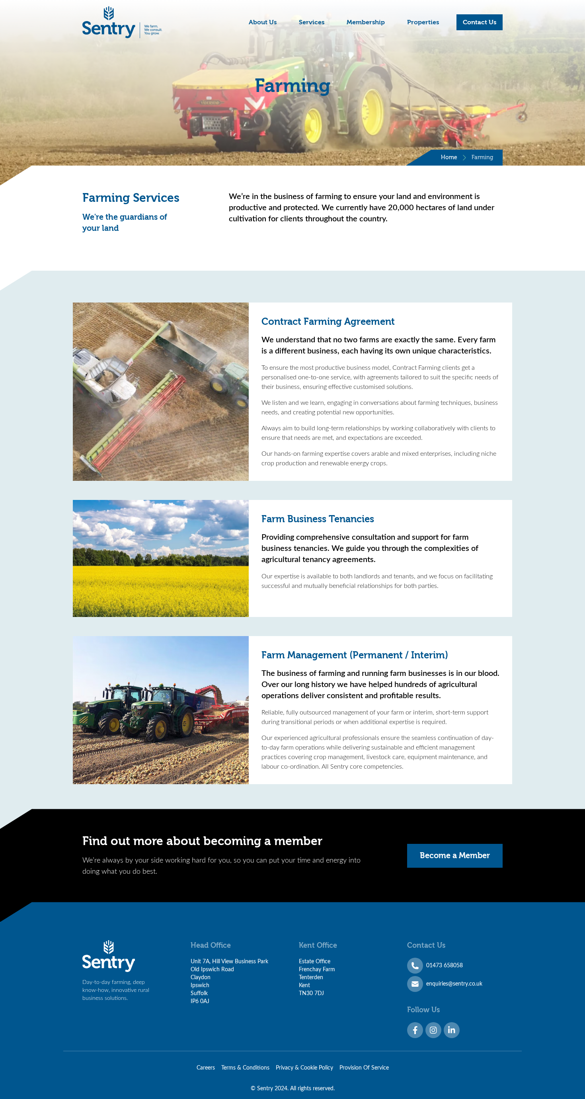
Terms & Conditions (245, 1068)
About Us (263, 22)
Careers (206, 1068)
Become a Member (455, 855)
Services (311, 22)
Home (449, 157)
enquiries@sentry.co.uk (454, 984)
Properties (423, 22)
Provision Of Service (364, 1068)
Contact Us (479, 22)
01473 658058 (444, 965)
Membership (366, 22)
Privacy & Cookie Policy (304, 1068)
